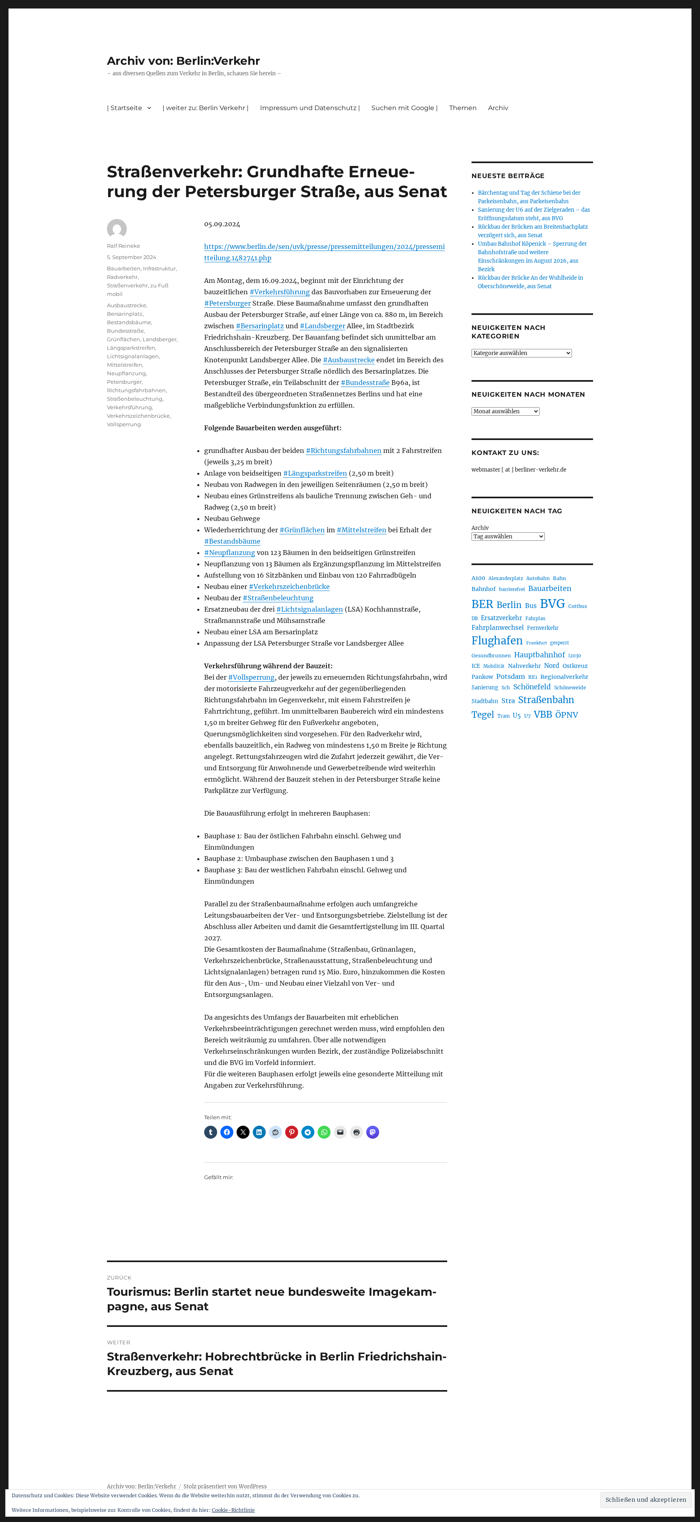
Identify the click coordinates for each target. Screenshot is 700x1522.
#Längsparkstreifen (315, 473)
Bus (531, 606)
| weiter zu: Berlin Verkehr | (205, 108)
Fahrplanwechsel (498, 627)
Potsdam (510, 676)
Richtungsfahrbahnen (136, 390)
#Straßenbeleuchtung (278, 598)
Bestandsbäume (129, 322)
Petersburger (124, 381)
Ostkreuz (575, 666)
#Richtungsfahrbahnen (344, 450)
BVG (552, 603)
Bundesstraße (125, 330)
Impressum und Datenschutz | (310, 108)
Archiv (480, 528)
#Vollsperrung (251, 677)
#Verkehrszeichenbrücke (289, 586)
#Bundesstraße (365, 382)
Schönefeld (532, 686)
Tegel (483, 715)
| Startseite (124, 108)
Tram (503, 716)
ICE (476, 666)
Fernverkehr (543, 628)
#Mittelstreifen (361, 530)
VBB (543, 714)
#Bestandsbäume (232, 541)
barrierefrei (512, 589)
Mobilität (494, 666)
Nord (551, 666)
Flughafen (497, 640)
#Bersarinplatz (260, 326)
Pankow (482, 677)
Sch (506, 687)
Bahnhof (484, 589)
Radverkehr (122, 277)
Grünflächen (123, 339)
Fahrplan (535, 618)
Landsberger (160, 339)
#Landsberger (322, 326)
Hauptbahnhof (539, 654)
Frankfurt (536, 643)
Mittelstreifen (124, 364)
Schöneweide (570, 687)
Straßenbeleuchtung (134, 398)
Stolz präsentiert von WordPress (225, 1486)
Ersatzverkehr (501, 618)
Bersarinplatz (125, 313)
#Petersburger (227, 303)
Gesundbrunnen (491, 656)
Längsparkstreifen (131, 347)
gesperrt (559, 643)
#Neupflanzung (229, 552)
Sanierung (485, 687)
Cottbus (577, 606)
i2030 (574, 656)
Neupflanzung (126, 373)
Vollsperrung (124, 424)
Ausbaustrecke (126, 305)
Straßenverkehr (127, 285)
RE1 (532, 677)
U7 (527, 716)
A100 (478, 578)
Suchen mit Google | (404, 108)
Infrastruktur (159, 268)
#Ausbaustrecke (349, 360)
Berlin (509, 605)
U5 (517, 715)
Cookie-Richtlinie (233, 1510)
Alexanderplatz (506, 578)
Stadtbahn (485, 701)
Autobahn (538, 578)
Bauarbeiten (124, 268)
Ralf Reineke (123, 245)
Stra (508, 701)
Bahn (559, 578)
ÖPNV (566, 715)
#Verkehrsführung (280, 292)
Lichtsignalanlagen (133, 356)
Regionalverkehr (564, 676)
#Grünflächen (302, 530)
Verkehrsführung (129, 407)
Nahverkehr (524, 666)
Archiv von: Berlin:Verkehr (183, 61)
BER (482, 604)
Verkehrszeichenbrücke (138, 415)
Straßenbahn (546, 700)
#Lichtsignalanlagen (309, 609)
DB (475, 618)
